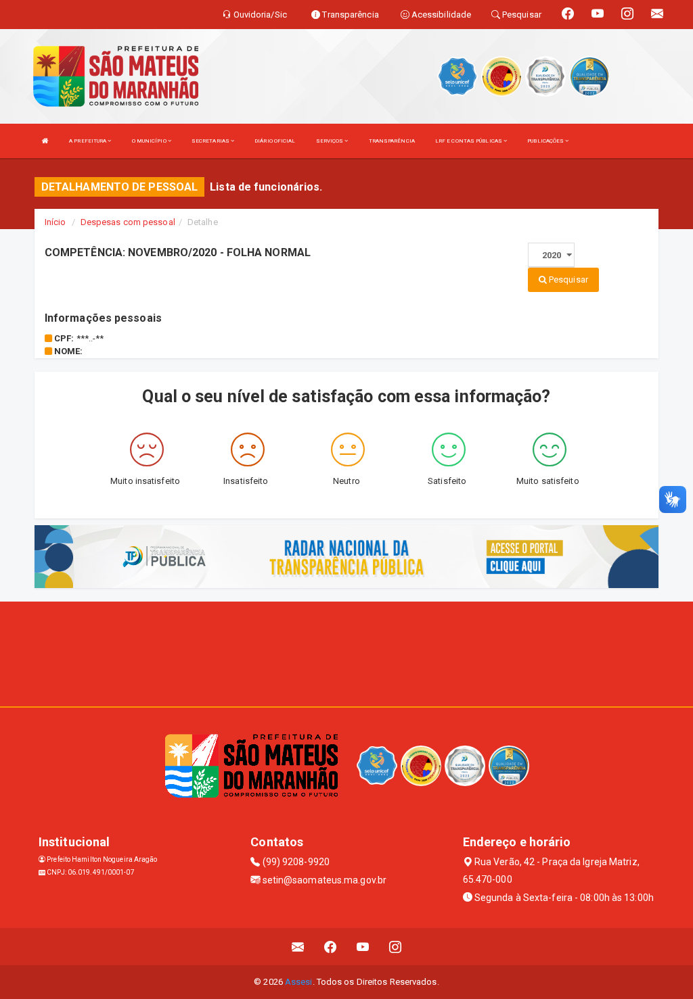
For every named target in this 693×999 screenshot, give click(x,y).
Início (55, 222)
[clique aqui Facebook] (330, 946)
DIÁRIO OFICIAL (274, 141)
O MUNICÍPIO (150, 141)
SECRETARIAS (211, 141)
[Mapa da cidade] (346, 652)
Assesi (299, 982)
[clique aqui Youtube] (363, 946)
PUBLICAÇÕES (546, 141)
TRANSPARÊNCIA (392, 141)
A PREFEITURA (88, 141)
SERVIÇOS (330, 141)
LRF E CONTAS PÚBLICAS (469, 141)
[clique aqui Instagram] (395, 946)
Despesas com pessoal (128, 222)
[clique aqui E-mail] (298, 946)
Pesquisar (567, 279)
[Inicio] (45, 141)
